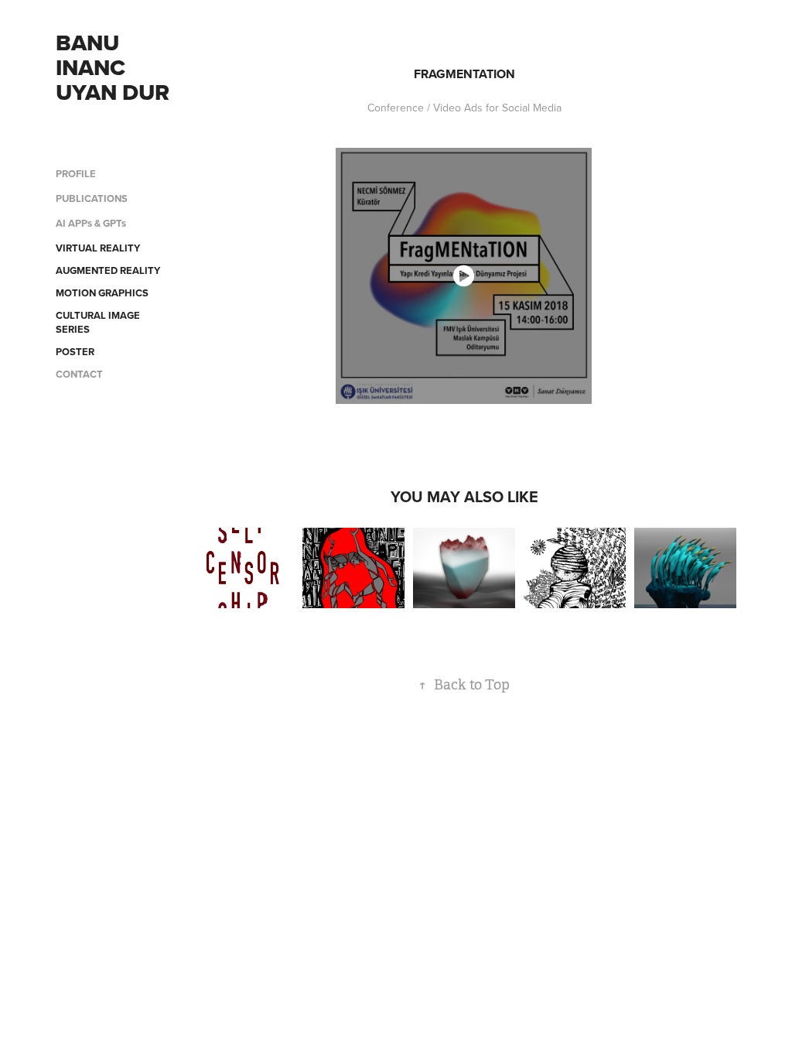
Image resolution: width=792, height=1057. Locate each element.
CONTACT (79, 374)
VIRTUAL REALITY (98, 248)
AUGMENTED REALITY (108, 270)
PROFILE (76, 173)
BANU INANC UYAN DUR (112, 67)
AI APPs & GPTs (91, 223)
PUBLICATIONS (92, 198)
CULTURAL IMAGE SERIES (98, 322)
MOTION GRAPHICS (102, 293)
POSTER (75, 351)
